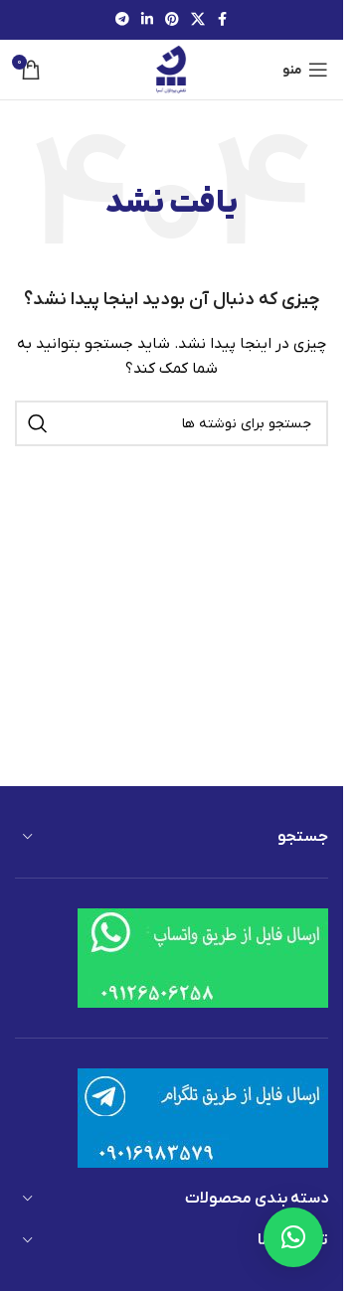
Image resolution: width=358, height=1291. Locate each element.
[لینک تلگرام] (122, 20)
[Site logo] (171, 69)
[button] (293, 1237)
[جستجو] (38, 423)
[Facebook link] (223, 20)
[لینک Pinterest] (172, 20)
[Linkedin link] (147, 20)
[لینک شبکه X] (198, 20)
